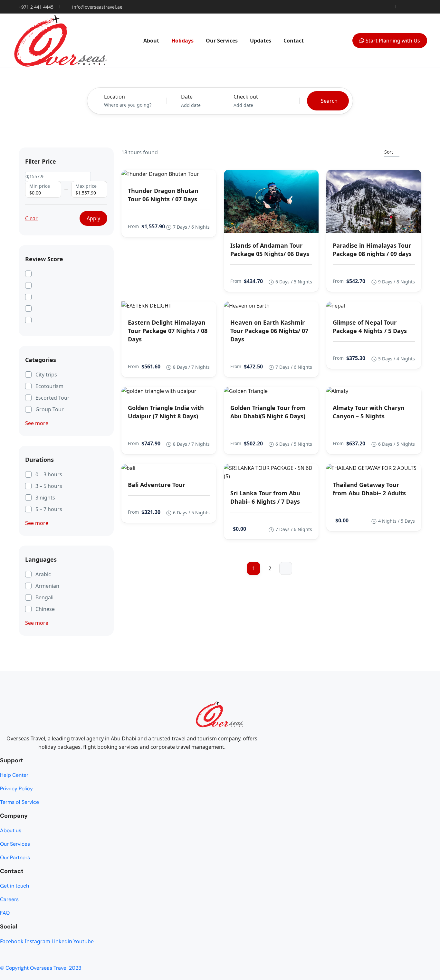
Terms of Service (19, 802)
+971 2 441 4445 (36, 7)
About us (10, 830)
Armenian (47, 585)
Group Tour (49, 409)
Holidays (182, 40)
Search (329, 100)
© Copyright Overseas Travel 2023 (40, 968)
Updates (260, 40)
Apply (93, 218)
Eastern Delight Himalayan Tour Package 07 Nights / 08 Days (167, 331)
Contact (293, 40)
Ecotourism (49, 386)
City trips (46, 374)
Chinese (45, 609)
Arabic (43, 574)
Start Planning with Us (393, 40)
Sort (388, 152)
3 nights (45, 497)
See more (36, 423)
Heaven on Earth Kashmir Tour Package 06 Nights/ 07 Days (269, 331)
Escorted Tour (52, 397)
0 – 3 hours (48, 474)
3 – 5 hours (48, 486)
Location (114, 96)
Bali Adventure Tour (156, 485)
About (151, 40)
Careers (9, 899)
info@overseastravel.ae (97, 7)
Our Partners (15, 857)
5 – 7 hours (48, 509)
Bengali (44, 597)
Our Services (222, 40)
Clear (31, 218)
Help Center (14, 775)
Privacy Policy (16, 788)
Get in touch (14, 885)
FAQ (5, 912)
